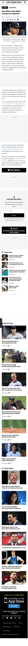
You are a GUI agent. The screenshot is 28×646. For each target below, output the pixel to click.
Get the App (14, 606)
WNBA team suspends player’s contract (14, 287)
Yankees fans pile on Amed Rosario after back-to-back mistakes (10, 436)
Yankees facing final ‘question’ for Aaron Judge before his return (10, 342)
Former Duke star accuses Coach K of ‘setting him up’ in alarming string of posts (12, 487)
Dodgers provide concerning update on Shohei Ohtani (9, 459)
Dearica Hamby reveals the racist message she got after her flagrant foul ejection (15, 279)
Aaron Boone (13, 7)
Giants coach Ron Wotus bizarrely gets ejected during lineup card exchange (11, 412)
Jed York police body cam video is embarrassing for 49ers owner (16, 263)
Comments (20, 17)
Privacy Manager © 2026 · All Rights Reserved (12, 615)
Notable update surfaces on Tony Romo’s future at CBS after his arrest (11, 528)
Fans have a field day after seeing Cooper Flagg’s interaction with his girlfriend (12, 567)
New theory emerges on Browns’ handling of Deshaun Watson (16, 256)
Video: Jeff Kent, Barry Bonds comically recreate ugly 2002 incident (11, 365)
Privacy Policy (18, 220)
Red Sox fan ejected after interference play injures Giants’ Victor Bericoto (17, 271)
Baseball (5, 7)
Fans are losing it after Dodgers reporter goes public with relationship (11, 507)
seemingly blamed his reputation (11, 149)
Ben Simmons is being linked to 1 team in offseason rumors (9, 587)
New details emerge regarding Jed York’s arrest (14, 547)
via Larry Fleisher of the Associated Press (13, 104)
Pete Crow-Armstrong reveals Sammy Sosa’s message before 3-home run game (12, 389)
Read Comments (15, 170)
